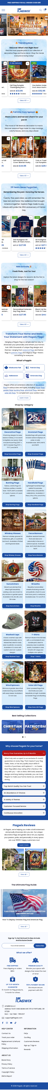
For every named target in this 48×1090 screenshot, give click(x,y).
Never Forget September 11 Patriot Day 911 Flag (12, 87)
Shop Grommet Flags (35, 454)
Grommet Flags (35, 432)
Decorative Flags (12, 432)
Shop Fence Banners (35, 555)
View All (23, 100)
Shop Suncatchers (12, 606)
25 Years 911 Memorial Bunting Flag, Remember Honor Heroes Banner (24, 243)
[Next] (44, 726)
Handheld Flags (35, 482)
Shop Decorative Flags (12, 454)
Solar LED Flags (35, 685)
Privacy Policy (7, 1064)
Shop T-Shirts (35, 656)
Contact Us (6, 1033)
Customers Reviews (31, 1041)
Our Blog (27, 1037)
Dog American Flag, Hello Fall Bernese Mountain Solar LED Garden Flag (24, 163)
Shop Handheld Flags (35, 505)
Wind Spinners (12, 685)
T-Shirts (35, 634)
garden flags (8, 390)
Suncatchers (12, 584)
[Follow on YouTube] (11, 1022)
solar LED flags (10, 393)
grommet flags (31, 390)
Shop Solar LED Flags (35, 707)
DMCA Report (7, 1076)
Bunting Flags (12, 482)
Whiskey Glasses (13, 533)
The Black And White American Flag (21, 920)
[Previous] (3, 726)
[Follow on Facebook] (3, 1022)
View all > (24, 874)
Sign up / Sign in (30, 1045)
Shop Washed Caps (12, 656)
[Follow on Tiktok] (15, 1022)
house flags (40, 387)
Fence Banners (35, 533)
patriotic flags (16, 353)
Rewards (27, 1049)
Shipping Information (10, 1048)
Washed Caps (12, 634)
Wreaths (35, 584)
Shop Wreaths (35, 606)
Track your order (8, 1037)
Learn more (24, 845)
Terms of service (8, 1068)
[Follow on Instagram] (7, 1022)
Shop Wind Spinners (12, 707)
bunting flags (19, 390)
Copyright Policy (8, 1072)
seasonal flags (28, 350)
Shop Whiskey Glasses (13, 555)
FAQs (26, 1033)
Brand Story (6, 1060)
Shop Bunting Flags (13, 505)
